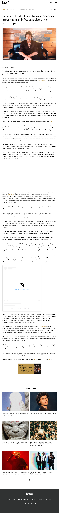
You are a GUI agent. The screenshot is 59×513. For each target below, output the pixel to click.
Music (4, 9)
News (4, 11)
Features (31, 9)
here (35, 359)
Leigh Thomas (41, 80)
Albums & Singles (23, 9)
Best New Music (11, 9)
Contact (33, 499)
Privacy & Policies (13, 499)
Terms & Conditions (45, 499)
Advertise (24, 499)
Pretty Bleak (10, 194)
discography (42, 326)
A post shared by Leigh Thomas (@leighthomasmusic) (22, 308)
